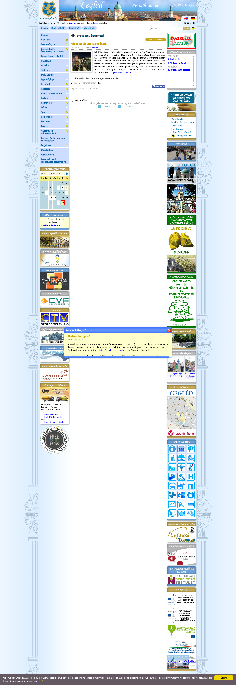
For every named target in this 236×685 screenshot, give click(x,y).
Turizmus (45, 70)
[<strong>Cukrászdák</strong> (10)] (191, 458)
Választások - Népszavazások (48, 132)
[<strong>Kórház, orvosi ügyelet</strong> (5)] (191, 477)
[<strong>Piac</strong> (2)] (191, 495)
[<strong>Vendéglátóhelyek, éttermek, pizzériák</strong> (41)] (181, 513)
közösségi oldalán (122, 72)
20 (54, 197)
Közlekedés (47, 116)
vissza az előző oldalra (155, 40)
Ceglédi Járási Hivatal (52, 56)
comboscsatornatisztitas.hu (53, 422)
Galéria (44, 126)
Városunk (45, 39)
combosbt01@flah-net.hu (52, 417)
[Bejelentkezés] (106, 106)
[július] (66, 173)
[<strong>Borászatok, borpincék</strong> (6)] (191, 449)
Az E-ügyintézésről (183, 136)
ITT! (41, 681)
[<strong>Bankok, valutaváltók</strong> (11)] (181, 449)
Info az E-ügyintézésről (181, 132)
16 (67, 192)
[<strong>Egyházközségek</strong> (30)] (172, 467)
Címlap (44, 28)
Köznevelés (47, 102)
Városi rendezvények (51, 93)
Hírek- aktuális (58, 28)
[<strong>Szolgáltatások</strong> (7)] (191, 513)
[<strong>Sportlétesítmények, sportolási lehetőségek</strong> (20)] (181, 504)
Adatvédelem (48, 154)
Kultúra (44, 98)
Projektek (46, 145)
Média (44, 107)
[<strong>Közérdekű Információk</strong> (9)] (172, 449)
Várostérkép (89, 28)
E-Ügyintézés (177, 129)
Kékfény (94, 48)
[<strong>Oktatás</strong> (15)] (181, 495)
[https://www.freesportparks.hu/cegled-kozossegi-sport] (54, 453)
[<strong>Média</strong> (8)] (172, 495)
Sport (44, 112)
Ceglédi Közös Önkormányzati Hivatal (52, 50)
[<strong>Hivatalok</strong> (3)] (172, 477)
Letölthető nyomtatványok (183, 122)
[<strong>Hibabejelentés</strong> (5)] (191, 467)
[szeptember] (67, 173)
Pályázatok (46, 61)
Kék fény (45, 121)
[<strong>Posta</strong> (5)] (172, 504)
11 (46, 192)
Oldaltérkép (74, 28)
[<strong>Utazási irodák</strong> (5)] (172, 513)
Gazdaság (45, 88)
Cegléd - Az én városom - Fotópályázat (53, 139)
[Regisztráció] (126, 106)
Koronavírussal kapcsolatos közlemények (54, 160)
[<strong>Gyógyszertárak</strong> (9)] (181, 467)
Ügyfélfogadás (177, 119)
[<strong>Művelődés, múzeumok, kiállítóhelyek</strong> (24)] (191, 486)
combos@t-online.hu (50, 414)
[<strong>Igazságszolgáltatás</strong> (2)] (181, 477)
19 (50, 197)
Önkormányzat (48, 44)
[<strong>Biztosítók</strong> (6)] (181, 458)
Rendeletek (176, 125)
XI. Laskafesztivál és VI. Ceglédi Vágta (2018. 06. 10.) (193, 376)
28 (58, 202)
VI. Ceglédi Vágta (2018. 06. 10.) (176, 375)
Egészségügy (47, 79)
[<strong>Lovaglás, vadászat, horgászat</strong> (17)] (181, 486)
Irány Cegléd (47, 75)
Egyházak (45, 84)
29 (63, 202)
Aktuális (45, 65)
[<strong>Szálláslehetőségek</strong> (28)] (191, 504)
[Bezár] (169, 330)
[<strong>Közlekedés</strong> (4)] (172, 486)
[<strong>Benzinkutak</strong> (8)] (172, 458)
